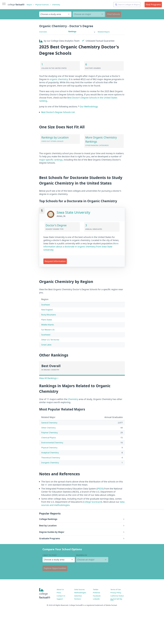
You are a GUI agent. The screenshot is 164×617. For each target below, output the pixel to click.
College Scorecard (92, 501)
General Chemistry (49, 422)
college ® (16, 4)
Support (60, 599)
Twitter (95, 589)
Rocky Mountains (48, 314)
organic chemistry (59, 79)
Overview (43, 32)
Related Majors (104, 32)
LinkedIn (96, 599)
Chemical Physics (48, 437)
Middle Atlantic (47, 324)
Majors (29, 4)
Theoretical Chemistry (50, 457)
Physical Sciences (42, 4)
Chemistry (56, 4)
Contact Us (61, 596)
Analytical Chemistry (50, 452)
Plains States (46, 319)
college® (44, 595)
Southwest (45, 334)
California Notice (117, 596)
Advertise (78, 596)
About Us (60, 589)
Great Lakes (46, 344)
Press (59, 592)
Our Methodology (89, 106)
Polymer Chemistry (49, 432)
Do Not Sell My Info (116, 599)
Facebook (97, 596)
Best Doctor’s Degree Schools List (58, 112)
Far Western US (47, 329)
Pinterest (96, 592)
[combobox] (126, 4)
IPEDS (100, 488)
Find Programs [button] (153, 4)
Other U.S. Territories (50, 339)
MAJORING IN (81, 555)
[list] (81, 31)
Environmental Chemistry (52, 442)
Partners (77, 599)
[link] (81, 31)
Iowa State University (73, 212)
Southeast (45, 304)
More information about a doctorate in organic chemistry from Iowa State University (80, 246)
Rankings (72, 31)
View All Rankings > (48, 378)
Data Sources (79, 589)
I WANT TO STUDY (50, 555)
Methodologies (80, 592)
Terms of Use (115, 589)
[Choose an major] (89, 14)
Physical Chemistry (49, 447)
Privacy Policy (115, 592)
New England (47, 309)
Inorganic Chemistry (50, 462)
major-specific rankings (51, 159)
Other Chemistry (48, 427)
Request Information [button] (55, 261)
